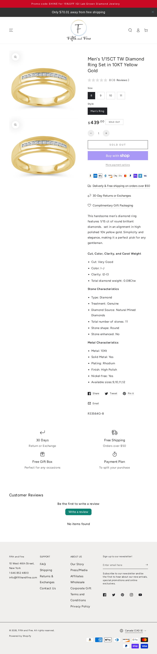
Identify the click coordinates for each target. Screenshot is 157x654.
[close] (152, 11)
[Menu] (11, 30)
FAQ (43, 564)
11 (121, 95)
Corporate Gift (81, 588)
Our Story (77, 564)
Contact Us (48, 588)
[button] (130, 30)
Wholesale (77, 582)
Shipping (46, 570)
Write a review (78, 512)
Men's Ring (98, 111)
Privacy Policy (80, 606)
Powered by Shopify (20, 636)
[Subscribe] (147, 565)
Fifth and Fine (25, 630)
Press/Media (79, 570)
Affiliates (76, 576)
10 (110, 95)
